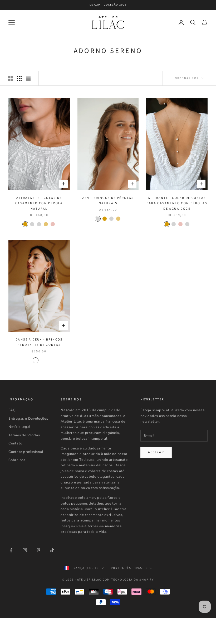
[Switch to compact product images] (28, 78)
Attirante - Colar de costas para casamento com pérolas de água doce (176, 203)
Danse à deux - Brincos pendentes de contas (39, 342)
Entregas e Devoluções (28, 418)
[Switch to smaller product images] (19, 78)
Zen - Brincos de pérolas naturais (108, 200)
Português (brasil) (129, 568)
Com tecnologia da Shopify (128, 580)
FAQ (12, 410)
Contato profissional (25, 451)
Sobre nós (17, 460)
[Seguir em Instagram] (24, 550)
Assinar (156, 452)
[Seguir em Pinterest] (38, 550)
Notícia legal (19, 426)
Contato (15, 443)
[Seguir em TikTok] (52, 550)
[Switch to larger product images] (10, 78)
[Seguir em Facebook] (11, 550)
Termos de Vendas (24, 435)
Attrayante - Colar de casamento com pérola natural (39, 203)
